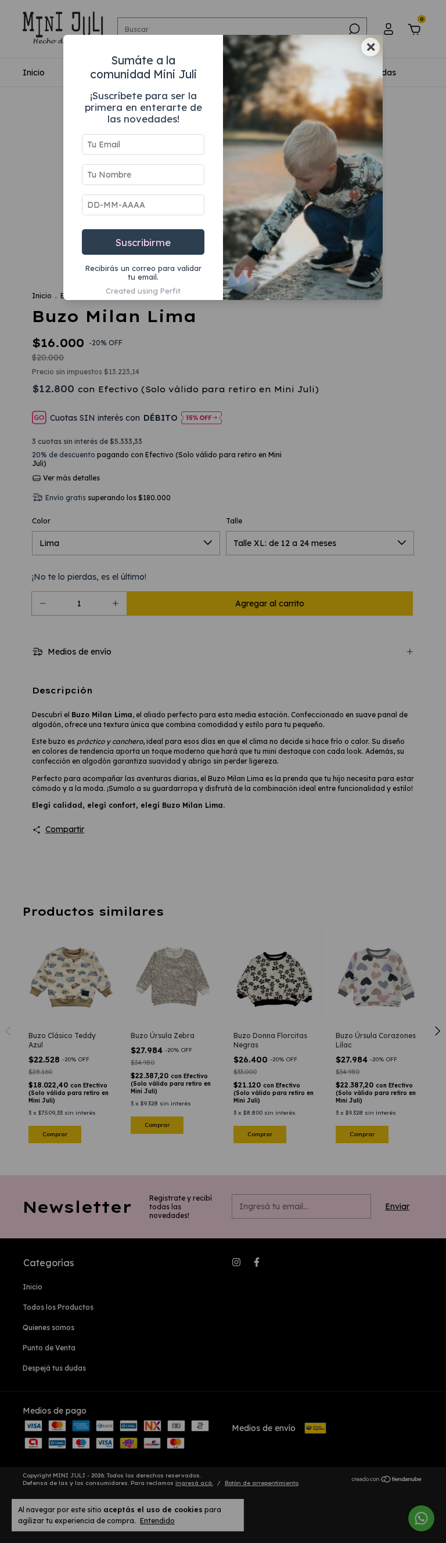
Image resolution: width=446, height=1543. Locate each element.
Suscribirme (143, 242)
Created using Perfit (143, 290)
